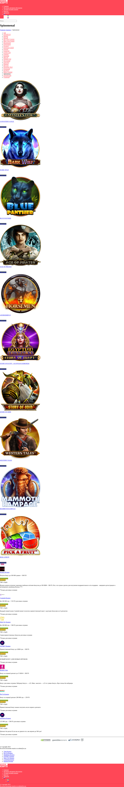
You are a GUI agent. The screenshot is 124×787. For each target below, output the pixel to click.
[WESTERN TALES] (20, 458)
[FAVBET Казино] (2, 644)
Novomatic (7, 61)
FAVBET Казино (5, 646)
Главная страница (5, 30)
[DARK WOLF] (20, 168)
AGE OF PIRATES (6, 266)
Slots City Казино (5, 622)
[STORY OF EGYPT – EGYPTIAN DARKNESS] (20, 362)
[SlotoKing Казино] (2, 717)
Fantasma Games (9, 48)
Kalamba (6, 56)
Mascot (6, 57)
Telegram (6, 13)
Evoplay (6, 46)
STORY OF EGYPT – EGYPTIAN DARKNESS (14, 363)
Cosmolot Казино (5, 598)
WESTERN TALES (6, 460)
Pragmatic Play (8, 67)
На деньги (3, 127)
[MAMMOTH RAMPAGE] (20, 507)
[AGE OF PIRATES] (20, 265)
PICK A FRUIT (4, 557)
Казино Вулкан (4, 572)
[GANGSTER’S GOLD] (20, 120)
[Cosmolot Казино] (2, 596)
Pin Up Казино (4, 694)
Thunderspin (7, 75)
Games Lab (7, 52)
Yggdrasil (6, 77)
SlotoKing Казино (5, 718)
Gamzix (6, 54)
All (5, 33)
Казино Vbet (4, 670)
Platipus (6, 64)
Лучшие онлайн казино (11, 9)
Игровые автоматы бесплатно (13, 8)
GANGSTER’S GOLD (7, 121)
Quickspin (7, 69)
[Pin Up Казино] (2, 692)
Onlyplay (6, 62)
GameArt (6, 51)
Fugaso (6, 49)
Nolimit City (7, 59)
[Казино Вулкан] (2, 570)
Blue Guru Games (9, 41)
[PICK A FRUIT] (20, 555)
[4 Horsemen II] (20, 313)
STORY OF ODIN (5, 412)
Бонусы (6, 11)
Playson (6, 65)
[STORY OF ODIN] (20, 410)
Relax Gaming (8, 72)
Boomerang (7, 43)
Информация (4, 578)
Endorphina (7, 44)
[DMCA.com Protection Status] (45, 740)
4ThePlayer (7, 34)
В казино (3, 580)
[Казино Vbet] (2, 668)
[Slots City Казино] (2, 620)
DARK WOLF (4, 170)
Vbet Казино (7, 751)
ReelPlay (6, 70)
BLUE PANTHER (5, 218)
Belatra (6, 36)
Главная (6, 6)
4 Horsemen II (5, 315)
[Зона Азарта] (4, 3)
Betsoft (6, 38)
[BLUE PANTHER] (20, 216)
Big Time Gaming (9, 39)
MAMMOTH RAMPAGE (8, 509)
